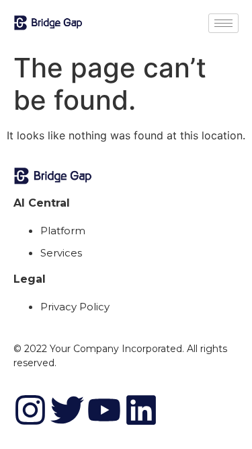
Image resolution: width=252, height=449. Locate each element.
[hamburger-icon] (223, 23)
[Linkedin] (141, 410)
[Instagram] (30, 410)
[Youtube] (104, 410)
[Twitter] (67, 410)
